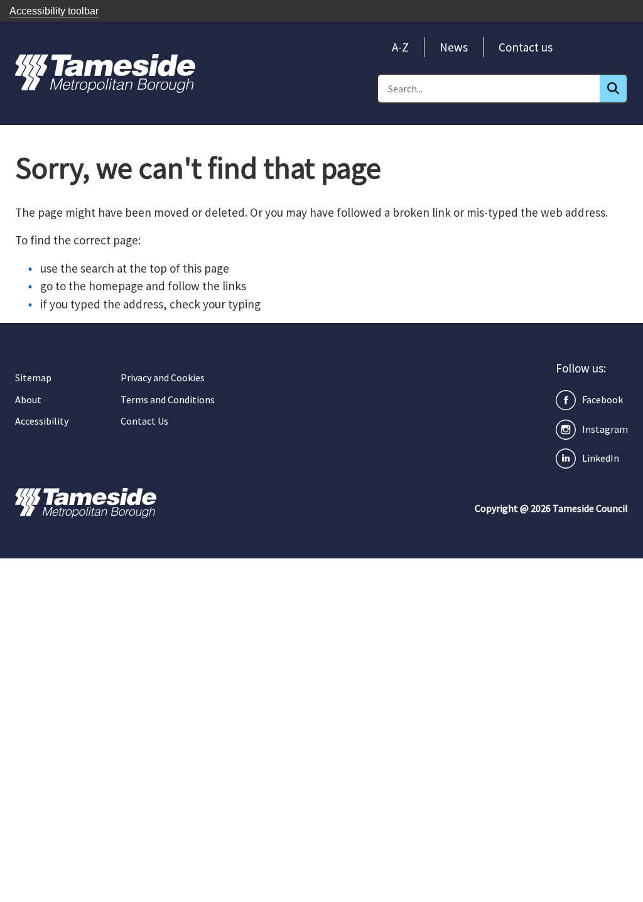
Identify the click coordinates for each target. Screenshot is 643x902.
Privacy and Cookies (163, 377)
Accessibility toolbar (54, 11)
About (28, 399)
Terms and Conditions (168, 399)
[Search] (613, 88)
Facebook (602, 399)
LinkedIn (600, 458)
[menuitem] (400, 47)
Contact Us (144, 421)
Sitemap (33, 377)
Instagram (605, 429)
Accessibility (41, 421)
